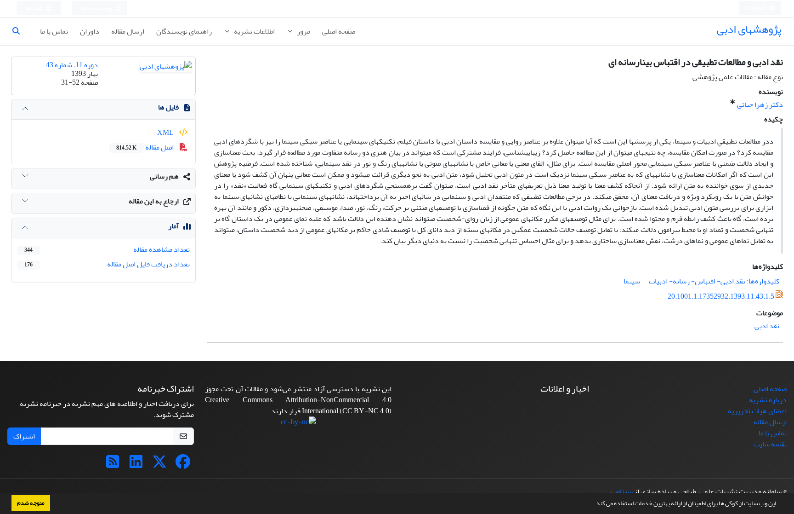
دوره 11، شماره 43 (72, 65)
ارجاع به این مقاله (154, 201)
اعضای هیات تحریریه (757, 411)
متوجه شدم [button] (31, 502)
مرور (302, 31)
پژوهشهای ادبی (749, 29)
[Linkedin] (136, 465)
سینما (632, 281)
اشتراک (24, 436)
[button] (591, 504)
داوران (89, 31)
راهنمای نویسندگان (184, 31)
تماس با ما (54, 31)
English (757, 8)
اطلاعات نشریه (254, 31)
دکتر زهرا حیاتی (760, 104)
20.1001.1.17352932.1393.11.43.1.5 (721, 296)
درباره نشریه (768, 400)
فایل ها (168, 107)
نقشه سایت (770, 444)
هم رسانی (164, 176)
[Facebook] (183, 465)
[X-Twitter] (159, 465)
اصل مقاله (145, 147)
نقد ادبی (766, 326)
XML (166, 132)
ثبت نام (34, 8)
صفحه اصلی (338, 31)
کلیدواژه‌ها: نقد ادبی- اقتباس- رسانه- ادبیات (714, 281)
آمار (173, 226)
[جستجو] (20, 31)
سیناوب (622, 491)
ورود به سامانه (97, 8)
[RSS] (113, 465)
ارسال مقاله (127, 31)
